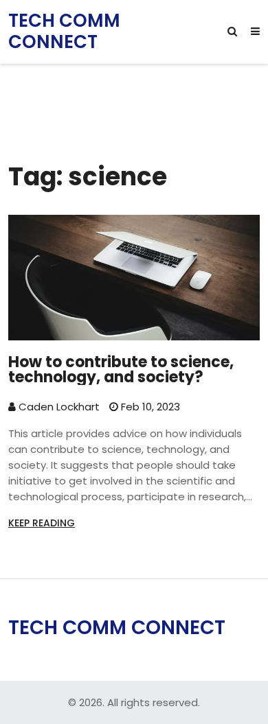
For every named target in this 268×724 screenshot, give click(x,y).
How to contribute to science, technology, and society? (121, 370)
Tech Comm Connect (64, 31)
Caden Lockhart (58, 406)
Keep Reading (41, 523)
